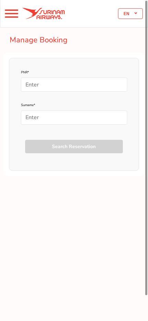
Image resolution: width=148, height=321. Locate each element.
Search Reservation (74, 146)
